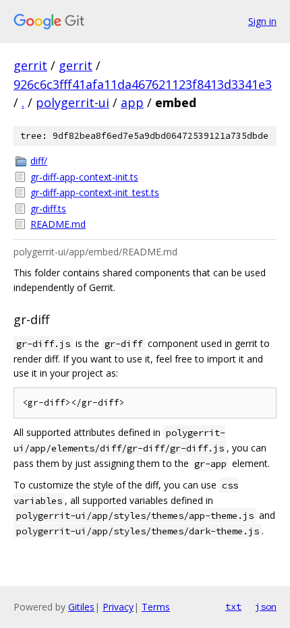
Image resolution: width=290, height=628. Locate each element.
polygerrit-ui (72, 102)
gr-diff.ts (48, 208)
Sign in (262, 21)
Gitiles (81, 606)
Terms (156, 606)
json (266, 606)
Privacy (118, 606)
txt (233, 606)
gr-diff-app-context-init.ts (84, 176)
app (132, 102)
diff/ (38, 160)
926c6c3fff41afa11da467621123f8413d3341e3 (142, 84)
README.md (58, 224)
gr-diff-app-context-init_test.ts (94, 192)
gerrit (30, 65)
